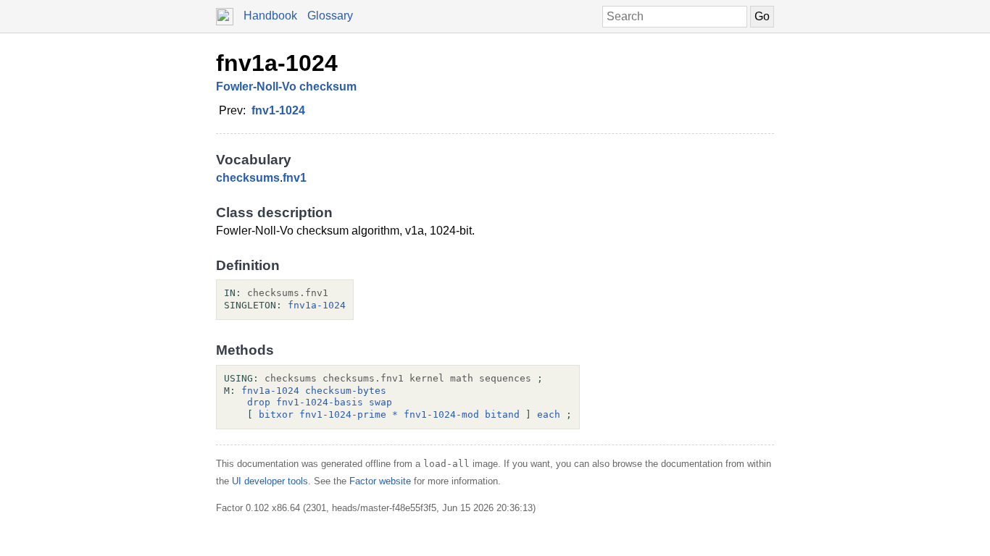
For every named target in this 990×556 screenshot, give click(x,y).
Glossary (330, 15)
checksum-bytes (345, 390)
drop (258, 402)
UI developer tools (270, 481)
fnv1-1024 (278, 110)
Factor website (380, 481)
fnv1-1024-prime (342, 414)
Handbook (270, 15)
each (548, 414)
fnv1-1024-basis (319, 402)
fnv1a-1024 (277, 63)
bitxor (276, 414)
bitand (502, 414)
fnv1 (295, 178)
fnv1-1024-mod (441, 414)
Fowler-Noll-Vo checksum (286, 86)
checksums (248, 178)
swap (380, 402)
